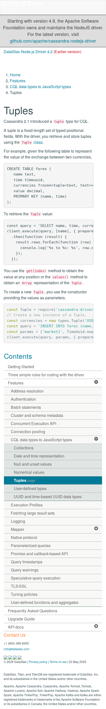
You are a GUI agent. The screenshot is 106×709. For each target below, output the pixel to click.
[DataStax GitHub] (20, 657)
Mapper (17, 529)
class (32, 142)
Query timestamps (26, 562)
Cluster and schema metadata (37, 415)
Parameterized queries (31, 545)
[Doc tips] (10, 657)
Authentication (23, 399)
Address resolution (27, 391)
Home (15, 75)
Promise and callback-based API (39, 553)
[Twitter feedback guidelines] (15, 657)
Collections (24, 448)
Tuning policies (24, 594)
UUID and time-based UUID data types (48, 496)
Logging (18, 521)
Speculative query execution (35, 578)
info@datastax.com (16, 649)
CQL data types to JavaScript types (40, 86)
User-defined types (30, 488)
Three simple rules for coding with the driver (46, 375)
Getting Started (21, 366)
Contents (18, 356)
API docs (16, 627)
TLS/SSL (19, 586)
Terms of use (58, 662)
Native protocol (24, 537)
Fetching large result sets (33, 513)
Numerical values (29, 472)
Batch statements (26, 407)
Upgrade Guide (21, 619)
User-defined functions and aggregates (44, 602)
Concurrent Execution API (33, 423)
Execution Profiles (27, 505)
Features (17, 80)
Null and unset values (33, 464)
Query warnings (24, 570)
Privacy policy (38, 662)
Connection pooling (28, 431)
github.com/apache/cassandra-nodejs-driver (53, 40)
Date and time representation (39, 456)
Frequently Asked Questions (32, 611)
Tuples (24, 480)
